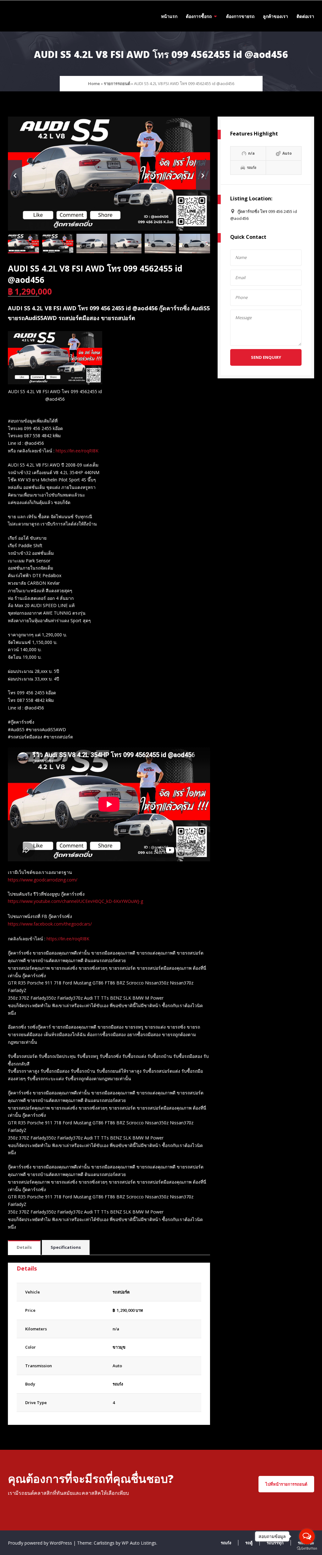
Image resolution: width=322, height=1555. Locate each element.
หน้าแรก (169, 16)
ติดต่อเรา (305, 16)
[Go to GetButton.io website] (307, 1548)
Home (94, 83)
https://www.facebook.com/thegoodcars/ (50, 924)
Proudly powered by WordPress (40, 1543)
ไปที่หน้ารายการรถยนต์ (286, 1484)
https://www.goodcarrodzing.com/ (42, 880)
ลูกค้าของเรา (275, 16)
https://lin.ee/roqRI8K (77, 451)
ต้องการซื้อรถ (199, 16)
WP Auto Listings (139, 1543)
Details (24, 1247)
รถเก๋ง (118, 1384)
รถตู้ (249, 1543)
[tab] (24, 1247)
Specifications (66, 1247)
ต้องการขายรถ (240, 16)
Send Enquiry (266, 357)
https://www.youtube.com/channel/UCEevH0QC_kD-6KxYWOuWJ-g (75, 901)
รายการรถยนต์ (117, 83)
